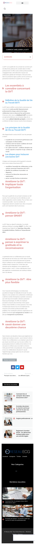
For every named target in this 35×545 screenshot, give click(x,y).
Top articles (7, 15)
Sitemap (20, 534)
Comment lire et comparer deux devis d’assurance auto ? (23, 395)
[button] (22, 3)
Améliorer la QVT (21, 115)
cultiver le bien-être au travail (17, 119)
